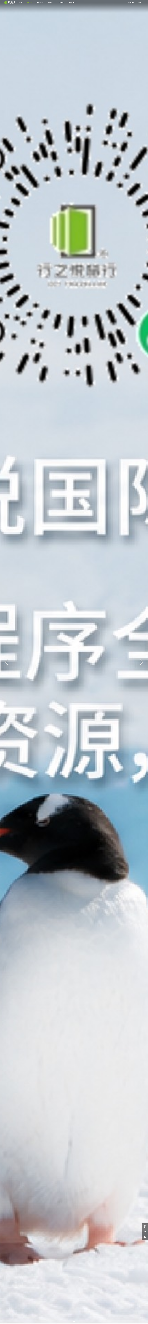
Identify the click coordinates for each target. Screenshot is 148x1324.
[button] (142, 662)
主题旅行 (50, 2)
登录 (139, 2)
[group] (74, 662)
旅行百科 (72, 2)
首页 (20, 2)
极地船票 (40, 2)
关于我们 (131, 2)
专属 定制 (145, 1226)
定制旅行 (61, 2)
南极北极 (29, 2)
